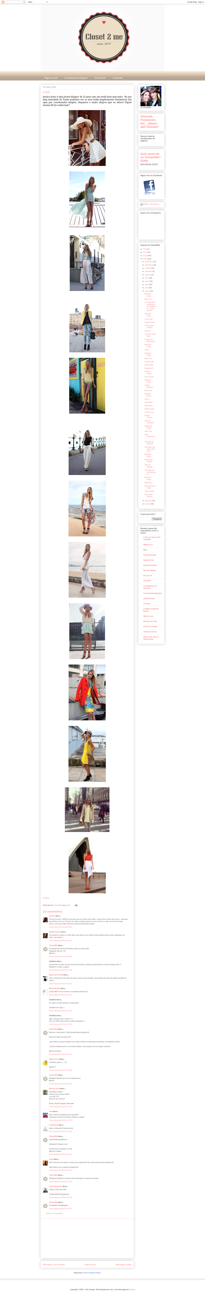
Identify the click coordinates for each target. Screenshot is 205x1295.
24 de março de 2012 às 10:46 (60, 970)
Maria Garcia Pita (56, 975)
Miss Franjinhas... (150, 437)
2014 (145, 252)
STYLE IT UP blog (150, 627)
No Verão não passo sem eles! (150, 449)
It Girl (147, 350)
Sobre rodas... (150, 491)
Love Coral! (149, 377)
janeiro (148, 504)
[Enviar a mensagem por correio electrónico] (76, 905)
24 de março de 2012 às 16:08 (60, 1070)
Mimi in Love (148, 616)
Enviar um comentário (54, 1213)
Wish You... (149, 358)
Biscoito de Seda (150, 621)
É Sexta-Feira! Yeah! (150, 487)
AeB (51, 1111)
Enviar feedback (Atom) (92, 1273)
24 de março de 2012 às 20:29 (60, 1154)
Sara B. (52, 916)
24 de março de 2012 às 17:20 (60, 1107)
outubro (148, 268)
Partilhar (46, 898)
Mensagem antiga (124, 1264)
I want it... (148, 331)
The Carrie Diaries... (149, 495)
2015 (145, 249)
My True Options (149, 570)
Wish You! (148, 391)
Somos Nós (100, 78)
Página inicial (51, 78)
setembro (148, 271)
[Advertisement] (87, 1238)
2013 (145, 256)
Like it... (147, 399)
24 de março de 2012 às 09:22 (60, 941)
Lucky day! (149, 319)
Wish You (148, 299)
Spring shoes (150, 322)
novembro (149, 265)
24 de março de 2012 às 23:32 (60, 1197)
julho (147, 278)
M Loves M (147, 576)
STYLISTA (147, 581)
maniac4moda (149, 598)
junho (147, 281)
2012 (145, 259)
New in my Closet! (149, 461)
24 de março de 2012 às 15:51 (60, 1054)
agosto (147, 275)
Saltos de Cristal (149, 632)
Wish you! (148, 483)
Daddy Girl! (149, 368)
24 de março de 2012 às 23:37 (60, 1209)
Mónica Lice (148, 545)
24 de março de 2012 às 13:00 (60, 1011)
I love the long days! (150, 335)
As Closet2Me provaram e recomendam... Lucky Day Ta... (150, 306)
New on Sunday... (149, 466)
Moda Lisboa (150, 409)
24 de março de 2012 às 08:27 (60, 927)
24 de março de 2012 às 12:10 (60, 995)
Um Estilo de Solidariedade (150, 472)
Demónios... (149, 406)
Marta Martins (54, 988)
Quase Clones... (149, 416)
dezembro (149, 262)
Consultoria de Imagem (75, 78)
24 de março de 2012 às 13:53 (60, 1024)
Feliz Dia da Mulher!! (149, 443)
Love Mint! (148, 402)
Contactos (118, 78)
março (147, 291)
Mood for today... (148, 295)
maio (147, 285)
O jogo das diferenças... (150, 340)
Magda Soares (55, 932)
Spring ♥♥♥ (149, 365)
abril (147, 288)
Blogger (132, 1290)
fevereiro (148, 501)
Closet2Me (58, 905)
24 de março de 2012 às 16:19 (60, 1084)
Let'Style (146, 604)
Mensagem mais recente (54, 1264)
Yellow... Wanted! (149, 386)
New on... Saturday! (149, 422)
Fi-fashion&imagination (152, 593)
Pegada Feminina (150, 565)
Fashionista (53, 1125)
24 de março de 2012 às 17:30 (60, 1120)
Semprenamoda (149, 555)
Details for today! (148, 427)
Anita (51, 1159)
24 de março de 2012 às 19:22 (60, 1131)
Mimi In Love (54, 1059)
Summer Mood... (148, 395)
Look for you (149, 362)
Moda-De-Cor (148, 560)
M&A (145, 550)
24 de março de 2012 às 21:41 (60, 1182)
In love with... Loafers (149, 326)
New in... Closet (148, 372)
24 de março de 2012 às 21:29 (60, 1170)
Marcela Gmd (54, 1089)
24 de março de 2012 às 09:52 (60, 956)
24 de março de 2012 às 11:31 (60, 984)
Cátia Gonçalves (55, 1186)
